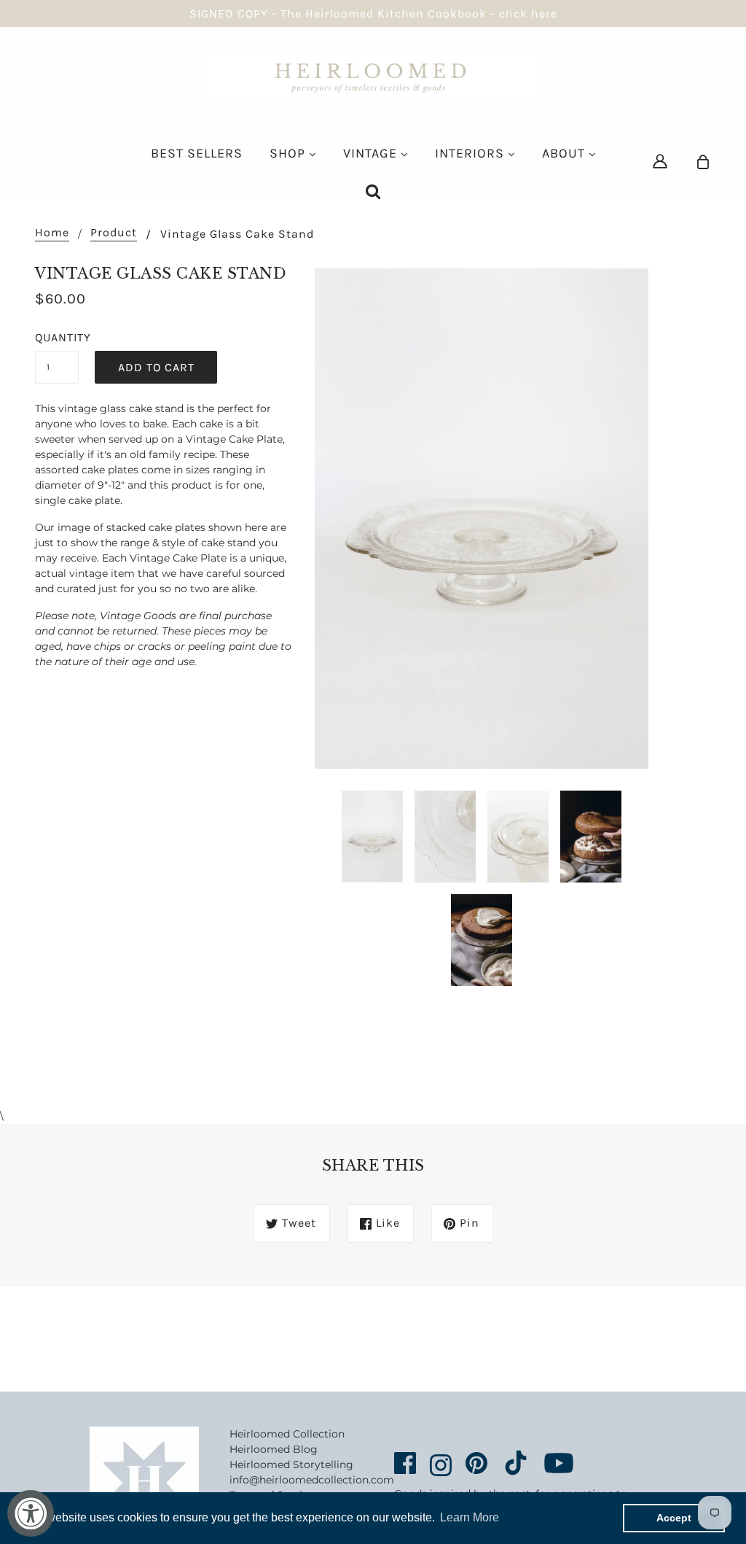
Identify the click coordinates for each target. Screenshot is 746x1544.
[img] (660, 160)
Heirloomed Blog (273, 1449)
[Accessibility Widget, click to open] (30, 1513)
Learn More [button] (469, 1517)
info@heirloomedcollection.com (311, 1479)
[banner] (373, 75)
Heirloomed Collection (287, 1433)
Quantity (57, 337)
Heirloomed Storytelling (291, 1464)
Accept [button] (673, 1518)
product (113, 233)
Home (52, 233)
